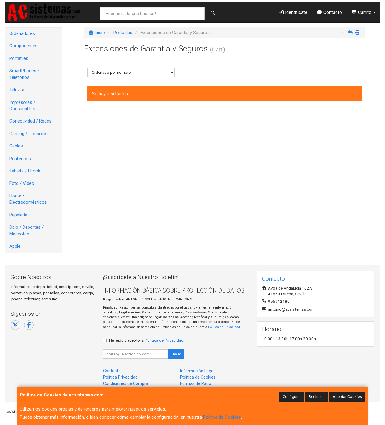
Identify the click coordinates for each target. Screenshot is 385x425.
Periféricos (20, 158)
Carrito (365, 12)
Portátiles (18, 58)
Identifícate (295, 12)
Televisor (18, 89)
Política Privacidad (120, 377)
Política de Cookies (222, 417)
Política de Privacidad (224, 327)
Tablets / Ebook (24, 171)
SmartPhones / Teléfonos (24, 74)
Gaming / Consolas (28, 133)
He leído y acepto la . (146, 340)
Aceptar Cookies (347, 396)
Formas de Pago (195, 383)
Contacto (332, 12)
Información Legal (197, 370)
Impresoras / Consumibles (22, 105)
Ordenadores (22, 33)
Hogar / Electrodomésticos (28, 199)
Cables (16, 146)
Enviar (176, 354)
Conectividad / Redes (30, 121)
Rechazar (317, 396)
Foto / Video (21, 183)
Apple (14, 246)
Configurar (292, 396)
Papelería (18, 215)
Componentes (23, 45)
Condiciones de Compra (125, 383)
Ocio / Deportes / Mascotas (26, 230)
